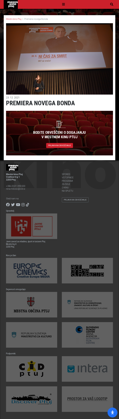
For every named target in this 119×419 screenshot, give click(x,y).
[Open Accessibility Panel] (112, 412)
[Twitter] (13, 205)
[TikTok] (27, 205)
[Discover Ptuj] (31, 399)
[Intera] (87, 369)
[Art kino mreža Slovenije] (87, 270)
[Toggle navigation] (63, 4)
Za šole (66, 184)
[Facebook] (8, 205)
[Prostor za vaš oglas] (87, 399)
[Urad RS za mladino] (87, 304)
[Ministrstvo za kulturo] (31, 335)
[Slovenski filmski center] (87, 335)
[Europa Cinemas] (31, 270)
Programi (67, 181)
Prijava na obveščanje (59, 145)
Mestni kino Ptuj (13, 19)
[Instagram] (23, 205)
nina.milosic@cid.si (15, 189)
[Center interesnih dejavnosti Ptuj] (31, 369)
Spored (66, 174)
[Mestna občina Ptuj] (31, 304)
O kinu (65, 187)
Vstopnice (68, 177)
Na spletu (67, 191)
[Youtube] (18, 205)
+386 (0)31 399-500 (15, 186)
